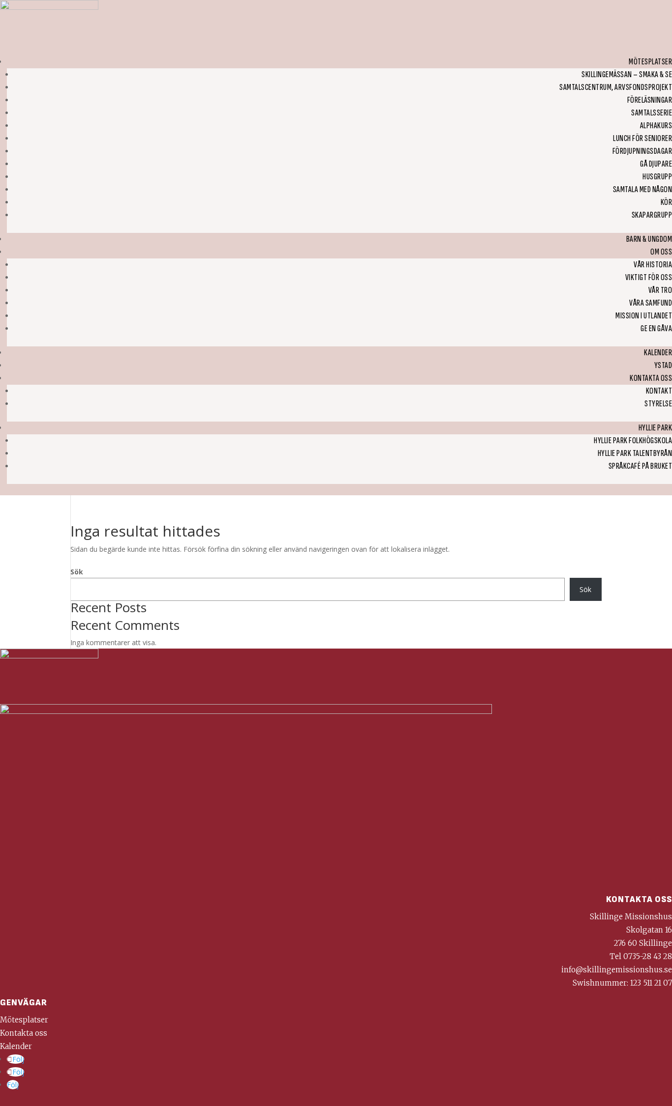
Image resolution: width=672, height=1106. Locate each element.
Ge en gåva (656, 328)
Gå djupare (656, 164)
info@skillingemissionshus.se (616, 969)
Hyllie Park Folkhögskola (633, 440)
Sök (76, 571)
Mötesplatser (650, 62)
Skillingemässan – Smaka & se (626, 74)
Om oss (661, 252)
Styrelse (658, 403)
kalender (658, 352)
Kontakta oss (651, 378)
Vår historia (653, 264)
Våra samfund (650, 303)
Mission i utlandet (643, 316)
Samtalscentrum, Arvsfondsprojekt (615, 87)
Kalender (16, 1046)
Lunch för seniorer (642, 138)
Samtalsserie (651, 113)
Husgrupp (657, 176)
